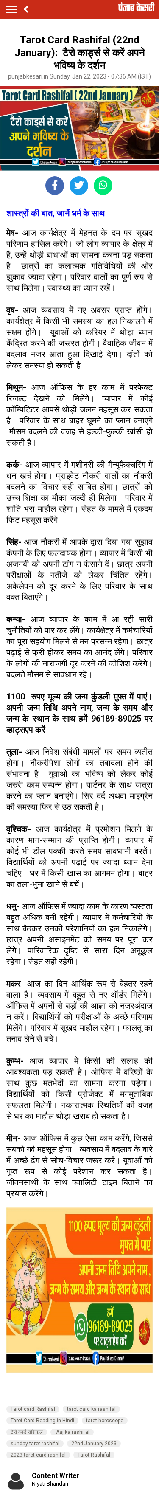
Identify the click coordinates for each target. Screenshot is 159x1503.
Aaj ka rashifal (72, 1432)
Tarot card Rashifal (33, 1409)
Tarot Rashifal (94, 1455)
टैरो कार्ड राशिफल (27, 1432)
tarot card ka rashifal (91, 1409)
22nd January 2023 (94, 1444)
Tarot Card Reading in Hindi (42, 1421)
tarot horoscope (104, 1421)
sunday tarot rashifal (35, 1444)
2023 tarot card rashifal (38, 1455)
